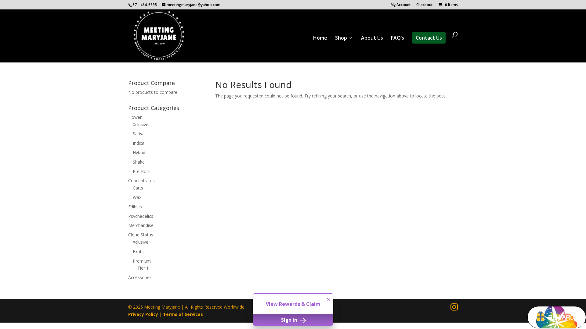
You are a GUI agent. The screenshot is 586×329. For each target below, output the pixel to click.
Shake (139, 162)
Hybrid (139, 152)
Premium (142, 261)
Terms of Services (183, 314)
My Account (401, 5)
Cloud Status (140, 235)
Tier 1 (143, 268)
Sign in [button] (289, 320)
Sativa (139, 133)
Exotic (139, 251)
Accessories (140, 277)
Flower (135, 117)
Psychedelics (140, 216)
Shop (341, 38)
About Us (372, 38)
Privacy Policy (143, 314)
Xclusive (140, 124)
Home (320, 38)
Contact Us (429, 37)
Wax (137, 197)
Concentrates (141, 180)
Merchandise (141, 225)
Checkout (424, 5)
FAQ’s (397, 38)
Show (557, 317)
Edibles (135, 207)
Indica (138, 143)
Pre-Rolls (141, 171)
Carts (138, 188)
